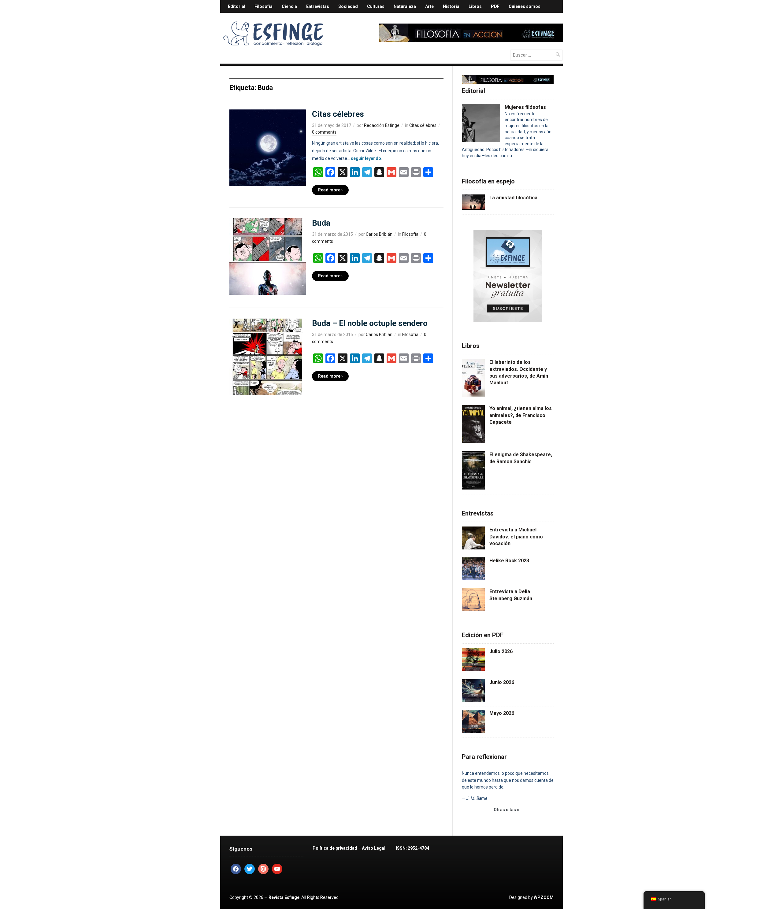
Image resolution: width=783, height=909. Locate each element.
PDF (495, 6)
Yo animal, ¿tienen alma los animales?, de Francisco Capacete (520, 415)
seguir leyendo (366, 158)
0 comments (324, 132)
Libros (475, 6)
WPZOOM (544, 897)
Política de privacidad (335, 848)
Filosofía (263, 6)
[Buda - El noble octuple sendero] (267, 356)
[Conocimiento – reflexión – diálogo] (273, 32)
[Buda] (267, 256)
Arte (429, 6)
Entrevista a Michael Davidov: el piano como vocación (516, 536)
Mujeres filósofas (525, 107)
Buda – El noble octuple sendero (370, 323)
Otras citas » (506, 809)
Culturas (375, 6)
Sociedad (348, 6)
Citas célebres (338, 114)
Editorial (236, 6)
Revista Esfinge (284, 897)
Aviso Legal (373, 848)
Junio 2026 (501, 682)
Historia (451, 6)
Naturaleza (405, 6)
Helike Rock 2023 (509, 561)
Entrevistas (317, 6)
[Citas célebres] (267, 147)
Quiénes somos (524, 6)
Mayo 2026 (501, 713)
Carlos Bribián (379, 234)
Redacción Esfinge (381, 125)
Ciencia (289, 6)
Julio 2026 (501, 651)
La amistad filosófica (513, 198)
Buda (321, 222)
